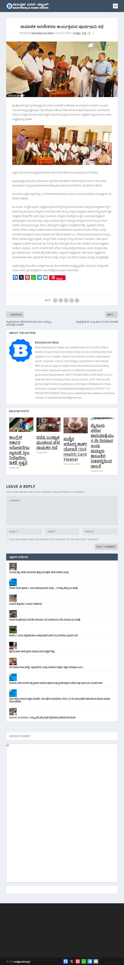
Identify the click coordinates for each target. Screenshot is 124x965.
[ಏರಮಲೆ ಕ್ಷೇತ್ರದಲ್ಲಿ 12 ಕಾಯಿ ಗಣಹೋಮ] (13, 598)
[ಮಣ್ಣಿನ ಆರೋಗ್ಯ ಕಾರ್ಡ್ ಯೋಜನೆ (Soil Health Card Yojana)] (76, 425)
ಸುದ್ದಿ (84, 33)
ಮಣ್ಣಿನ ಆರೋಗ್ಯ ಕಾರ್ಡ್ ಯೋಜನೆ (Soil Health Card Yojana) (75, 449)
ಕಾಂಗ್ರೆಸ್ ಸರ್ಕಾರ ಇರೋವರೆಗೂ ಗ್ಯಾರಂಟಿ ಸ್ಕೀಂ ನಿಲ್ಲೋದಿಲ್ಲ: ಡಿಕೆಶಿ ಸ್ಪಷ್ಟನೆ (19, 449)
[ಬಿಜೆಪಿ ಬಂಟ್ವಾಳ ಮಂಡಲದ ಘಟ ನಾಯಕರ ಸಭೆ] (48, 424)
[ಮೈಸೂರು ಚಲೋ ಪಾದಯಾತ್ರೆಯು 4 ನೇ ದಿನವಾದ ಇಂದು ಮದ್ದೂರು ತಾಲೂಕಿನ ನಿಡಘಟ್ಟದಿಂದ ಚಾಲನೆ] (103, 418)
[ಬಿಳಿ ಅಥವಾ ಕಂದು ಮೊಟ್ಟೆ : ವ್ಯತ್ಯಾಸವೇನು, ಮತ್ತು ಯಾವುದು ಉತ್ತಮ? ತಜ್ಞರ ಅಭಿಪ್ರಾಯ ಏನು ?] (13, 661)
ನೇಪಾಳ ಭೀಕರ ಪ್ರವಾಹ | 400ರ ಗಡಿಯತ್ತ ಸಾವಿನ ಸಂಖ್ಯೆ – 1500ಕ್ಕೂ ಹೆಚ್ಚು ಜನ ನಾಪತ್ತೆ (43, 587)
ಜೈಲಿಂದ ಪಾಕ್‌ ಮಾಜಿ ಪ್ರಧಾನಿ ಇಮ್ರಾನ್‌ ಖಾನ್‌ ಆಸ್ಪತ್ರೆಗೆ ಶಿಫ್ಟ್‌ (31, 651)
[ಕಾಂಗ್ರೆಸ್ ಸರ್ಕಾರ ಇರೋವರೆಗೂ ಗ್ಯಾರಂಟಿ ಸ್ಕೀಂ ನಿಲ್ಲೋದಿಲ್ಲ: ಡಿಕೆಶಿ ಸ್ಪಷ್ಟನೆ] (21, 424)
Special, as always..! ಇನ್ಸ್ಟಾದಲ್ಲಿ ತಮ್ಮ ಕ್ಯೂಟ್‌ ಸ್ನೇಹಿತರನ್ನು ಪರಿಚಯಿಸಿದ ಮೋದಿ (42, 717)
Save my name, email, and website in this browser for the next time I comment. (54, 539)
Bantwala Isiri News (42, 33)
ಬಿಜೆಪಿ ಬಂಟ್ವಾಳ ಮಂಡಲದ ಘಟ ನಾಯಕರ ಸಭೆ (48, 442)
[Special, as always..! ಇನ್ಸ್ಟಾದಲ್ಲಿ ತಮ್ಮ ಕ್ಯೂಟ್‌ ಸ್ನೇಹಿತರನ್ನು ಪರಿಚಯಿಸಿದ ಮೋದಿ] (13, 711)
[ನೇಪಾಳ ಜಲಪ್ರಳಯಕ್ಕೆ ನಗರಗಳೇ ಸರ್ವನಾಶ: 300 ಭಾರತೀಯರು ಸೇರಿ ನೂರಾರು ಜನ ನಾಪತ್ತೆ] (13, 614)
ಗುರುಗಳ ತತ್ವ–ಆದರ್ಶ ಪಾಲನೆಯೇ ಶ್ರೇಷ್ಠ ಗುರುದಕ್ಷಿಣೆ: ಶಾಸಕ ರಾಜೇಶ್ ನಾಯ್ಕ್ (39, 572)
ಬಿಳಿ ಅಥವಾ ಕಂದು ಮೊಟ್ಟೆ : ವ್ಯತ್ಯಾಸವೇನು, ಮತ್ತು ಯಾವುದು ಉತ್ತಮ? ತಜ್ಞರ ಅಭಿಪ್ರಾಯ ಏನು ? (46, 667)
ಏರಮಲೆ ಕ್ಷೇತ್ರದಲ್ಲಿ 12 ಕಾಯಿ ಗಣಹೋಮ (25, 603)
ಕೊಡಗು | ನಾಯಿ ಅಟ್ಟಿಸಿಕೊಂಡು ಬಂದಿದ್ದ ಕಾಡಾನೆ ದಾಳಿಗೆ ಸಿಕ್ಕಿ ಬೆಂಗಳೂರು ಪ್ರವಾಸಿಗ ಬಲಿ (43, 635)
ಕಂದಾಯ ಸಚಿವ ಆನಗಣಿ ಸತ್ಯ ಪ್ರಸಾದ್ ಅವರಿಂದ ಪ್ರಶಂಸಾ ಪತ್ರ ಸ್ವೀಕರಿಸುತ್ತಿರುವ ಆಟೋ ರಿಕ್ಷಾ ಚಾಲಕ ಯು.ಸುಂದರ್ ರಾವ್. (56, 682)
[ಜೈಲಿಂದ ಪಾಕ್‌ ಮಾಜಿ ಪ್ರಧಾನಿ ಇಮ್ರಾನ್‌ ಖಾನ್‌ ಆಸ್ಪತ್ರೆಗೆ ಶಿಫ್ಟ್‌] (13, 645)
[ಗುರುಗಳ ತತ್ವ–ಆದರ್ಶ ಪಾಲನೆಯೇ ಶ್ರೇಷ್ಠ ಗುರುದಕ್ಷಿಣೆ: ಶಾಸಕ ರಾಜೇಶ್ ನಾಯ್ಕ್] (13, 566)
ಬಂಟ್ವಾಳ (77, 33)
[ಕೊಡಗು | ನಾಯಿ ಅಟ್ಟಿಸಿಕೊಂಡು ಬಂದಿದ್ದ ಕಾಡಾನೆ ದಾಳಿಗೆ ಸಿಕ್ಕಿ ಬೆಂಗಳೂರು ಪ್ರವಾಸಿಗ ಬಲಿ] (13, 629)
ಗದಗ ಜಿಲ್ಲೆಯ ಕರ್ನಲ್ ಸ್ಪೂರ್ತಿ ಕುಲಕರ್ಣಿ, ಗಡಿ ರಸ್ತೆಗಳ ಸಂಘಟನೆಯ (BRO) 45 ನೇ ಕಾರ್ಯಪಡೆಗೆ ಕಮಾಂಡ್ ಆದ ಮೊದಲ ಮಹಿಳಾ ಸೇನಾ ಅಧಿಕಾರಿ (59, 700)
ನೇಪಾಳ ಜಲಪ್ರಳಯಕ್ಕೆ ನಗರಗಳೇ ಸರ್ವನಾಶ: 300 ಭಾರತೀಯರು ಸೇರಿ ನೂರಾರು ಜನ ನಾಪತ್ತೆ (44, 619)
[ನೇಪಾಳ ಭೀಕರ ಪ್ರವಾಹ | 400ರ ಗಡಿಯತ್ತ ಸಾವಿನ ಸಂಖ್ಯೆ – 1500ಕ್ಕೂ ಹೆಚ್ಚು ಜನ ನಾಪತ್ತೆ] (13, 582)
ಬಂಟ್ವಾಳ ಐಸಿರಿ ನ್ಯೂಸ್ (22, 961)
